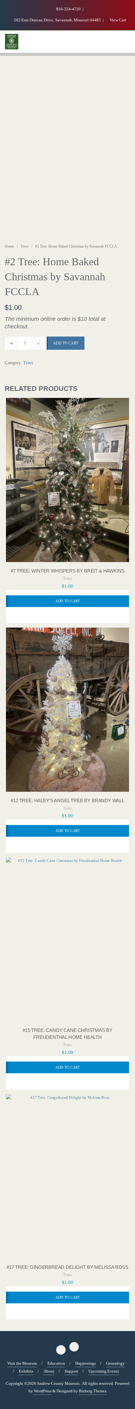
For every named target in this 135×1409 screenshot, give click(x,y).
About (49, 1371)
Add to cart (65, 343)
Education (56, 1363)
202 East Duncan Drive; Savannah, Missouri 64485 (57, 20)
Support (71, 1371)
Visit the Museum (22, 1363)
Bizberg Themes (92, 1391)
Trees (24, 246)
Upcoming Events (104, 1371)
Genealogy (115, 1363)
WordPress (42, 1391)
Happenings (85, 1363)
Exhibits (26, 1371)
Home (9, 246)
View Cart (117, 20)
